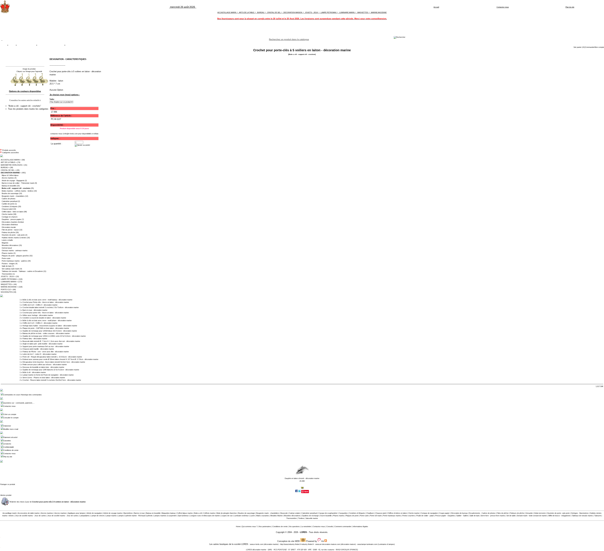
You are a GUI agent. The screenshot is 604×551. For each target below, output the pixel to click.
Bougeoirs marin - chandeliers (13, 196)
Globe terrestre (540, 513)
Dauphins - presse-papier (11, 219)
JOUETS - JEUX (311, 12)
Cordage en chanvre (9, 217)
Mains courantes (262, 516)
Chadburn (370, 513)
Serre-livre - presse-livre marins (493, 516)
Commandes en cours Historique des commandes (22, 395)
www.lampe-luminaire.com (367, 544)
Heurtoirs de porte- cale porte (558, 513)
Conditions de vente (10, 450)
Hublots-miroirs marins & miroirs (14, 238)
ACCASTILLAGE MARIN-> (11, 160)
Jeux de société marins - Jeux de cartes (30, 516)
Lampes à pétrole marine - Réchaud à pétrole (135, 516)
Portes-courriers (408, 516)
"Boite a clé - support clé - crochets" (25, 106)
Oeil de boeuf (7, 248)
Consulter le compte (11, 418)
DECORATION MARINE (26, 45)
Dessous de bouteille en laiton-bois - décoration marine (43, 367)
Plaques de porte (352, 516)
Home (238, 526)
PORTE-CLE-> (6, 289)
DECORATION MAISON (292, 12)
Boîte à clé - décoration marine (34, 372)
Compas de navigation (429, 513)
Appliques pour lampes (76, 513)
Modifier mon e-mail (10, 429)
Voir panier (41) (579, 47)
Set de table (510, 516)
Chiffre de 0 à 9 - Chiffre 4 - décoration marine (39, 305)
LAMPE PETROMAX (328, 12)
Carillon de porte (8, 204)
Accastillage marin (9, 513)
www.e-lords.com (256, 544)
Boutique (12, 45)
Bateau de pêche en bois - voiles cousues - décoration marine (46, 333)
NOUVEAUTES (7, 292)
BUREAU (260, 12)
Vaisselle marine (312, 518)
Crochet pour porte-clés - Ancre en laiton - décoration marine (45, 313)
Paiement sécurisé (10, 437)
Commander (590, 47)
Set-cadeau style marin (10, 269)
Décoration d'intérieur (10, 224)
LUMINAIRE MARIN (347, 12)
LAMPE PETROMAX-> (9, 279)
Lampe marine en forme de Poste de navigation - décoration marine (48, 375)
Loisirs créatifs (7, 240)
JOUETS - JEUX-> (8, 276)
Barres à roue (139, 513)
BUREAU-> (5, 167)
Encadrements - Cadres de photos (482, 513)
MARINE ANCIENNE (379, 12)
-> (11, 173)
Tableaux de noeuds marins (582, 516)
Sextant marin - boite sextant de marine (532, 516)
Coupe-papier (444, 513)
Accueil (436, 7)
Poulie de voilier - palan (425, 516)
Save (306, 491)
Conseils (329, 526)
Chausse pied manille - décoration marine (38, 349)
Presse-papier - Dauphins (445, 516)
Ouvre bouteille (326, 516)
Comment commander (342, 526)
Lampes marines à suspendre (165, 516)
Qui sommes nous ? (249, 526)
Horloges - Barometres (579, 513)
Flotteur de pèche (8, 232)
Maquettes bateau (168, 513)
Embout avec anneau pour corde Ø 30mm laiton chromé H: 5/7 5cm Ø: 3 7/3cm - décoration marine (60, 359)
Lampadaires (84, 516)
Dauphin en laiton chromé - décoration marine (302, 478)
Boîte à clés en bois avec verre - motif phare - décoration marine (47, 320)
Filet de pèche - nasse (10, 230)
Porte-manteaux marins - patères (14, 261)
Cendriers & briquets (9, 206)
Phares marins (7, 253)
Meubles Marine (276, 516)
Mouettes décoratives (10, 245)
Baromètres (128, 513)
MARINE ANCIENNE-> (9, 287)
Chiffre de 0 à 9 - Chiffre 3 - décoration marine (39, 323)
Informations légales (360, 526)
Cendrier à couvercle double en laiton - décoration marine (44, 318)
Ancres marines (8, 178)
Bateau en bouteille (9, 186)
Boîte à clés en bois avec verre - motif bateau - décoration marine (47, 300)
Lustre (252, 516)
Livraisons (7, 444)
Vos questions (294, 526)
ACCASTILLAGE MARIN (226, 12)
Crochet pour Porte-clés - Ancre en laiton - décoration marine (45, 302)
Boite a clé (198, 513)
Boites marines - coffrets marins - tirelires (17, 191)
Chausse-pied (7, 209)
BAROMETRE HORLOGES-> (12, 165)
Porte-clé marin (376, 516)
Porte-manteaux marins (392, 516)
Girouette (529, 513)
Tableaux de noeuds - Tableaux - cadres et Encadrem (22, 271)
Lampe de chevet (97, 516)
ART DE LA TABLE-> (9, 162)
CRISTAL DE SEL (274, 12)
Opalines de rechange (310, 516)
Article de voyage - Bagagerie (13, 180)
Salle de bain (6, 266)
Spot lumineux (183, 516)
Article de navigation (94, 513)
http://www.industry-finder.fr (290, 544)
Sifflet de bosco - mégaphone (559, 516)
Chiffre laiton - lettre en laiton (12, 212)
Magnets (5, 243)
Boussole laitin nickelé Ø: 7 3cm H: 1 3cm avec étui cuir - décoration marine (51, 341)
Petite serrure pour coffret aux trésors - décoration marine (44, 364)
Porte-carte (6, 258)
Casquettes (343, 513)
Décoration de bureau (459, 513)
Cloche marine (7, 214)
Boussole (284, 513)
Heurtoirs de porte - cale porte (13, 235)
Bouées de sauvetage (10, 193)
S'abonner (7, 426)
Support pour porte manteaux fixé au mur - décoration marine (45, 346)
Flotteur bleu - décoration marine (34, 339)
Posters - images (8, 263)
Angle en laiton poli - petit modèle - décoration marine (42, 344)
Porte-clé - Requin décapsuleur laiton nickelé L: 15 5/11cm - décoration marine (52, 357)
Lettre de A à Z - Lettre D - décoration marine (39, 354)
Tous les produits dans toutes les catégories (28, 109)
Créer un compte (9, 414)
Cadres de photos (8, 199)
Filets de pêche (502, 513)
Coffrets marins (209, 513)
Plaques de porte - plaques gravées (15, 256)
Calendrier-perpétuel (9, 201)
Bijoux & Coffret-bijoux (10, 175)
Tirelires (301, 518)
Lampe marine (111, 516)
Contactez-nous (503, 7)
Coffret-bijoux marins (185, 513)
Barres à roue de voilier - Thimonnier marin (18, 183)
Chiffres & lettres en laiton (397, 513)
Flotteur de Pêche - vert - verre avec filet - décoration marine (45, 352)
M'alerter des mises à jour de (48, 502)
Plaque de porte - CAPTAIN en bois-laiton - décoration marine (45, 328)
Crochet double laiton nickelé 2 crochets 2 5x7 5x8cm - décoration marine (50, 307)
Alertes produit (5, 495)
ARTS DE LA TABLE (246, 12)
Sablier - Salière (462, 516)
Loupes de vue (226, 516)
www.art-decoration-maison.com (327, 544)
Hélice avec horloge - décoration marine (37, 315)
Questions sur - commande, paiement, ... (18, 403)
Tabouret (597, 516)
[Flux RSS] (399, 37)
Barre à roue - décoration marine (34, 310)
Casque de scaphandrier (328, 513)
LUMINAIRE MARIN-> (9, 282)
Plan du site (569, 7)
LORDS (303, 532)
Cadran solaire (294, 513)
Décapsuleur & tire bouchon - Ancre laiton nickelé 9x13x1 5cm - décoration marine (53, 362)
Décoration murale (9, 227)
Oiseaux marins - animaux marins (15, 250)
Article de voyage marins (112, 513)
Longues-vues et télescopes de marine (205, 516)
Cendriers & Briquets (357, 513)
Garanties (7, 441)
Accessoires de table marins (28, 513)
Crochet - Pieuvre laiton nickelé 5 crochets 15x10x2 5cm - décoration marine (51, 380)
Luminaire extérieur (241, 516)
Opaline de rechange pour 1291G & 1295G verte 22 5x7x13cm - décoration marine (54, 336)
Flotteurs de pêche (517, 513)
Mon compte (599, 47)
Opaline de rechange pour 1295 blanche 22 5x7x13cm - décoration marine (50, 370)
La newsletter (306, 526)
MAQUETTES (362, 12)
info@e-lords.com (71, 134)
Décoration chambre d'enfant (13, 222)
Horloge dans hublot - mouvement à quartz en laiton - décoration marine (49, 326)
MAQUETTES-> (7, 284)
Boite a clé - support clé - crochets (51, 45)
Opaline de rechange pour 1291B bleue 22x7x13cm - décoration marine (49, 331)
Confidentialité (8, 447)
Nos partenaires (265, 526)
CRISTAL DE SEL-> (8, 170)
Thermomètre (7, 274)
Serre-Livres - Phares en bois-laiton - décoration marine (43, 377)
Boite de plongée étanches (227, 513)
